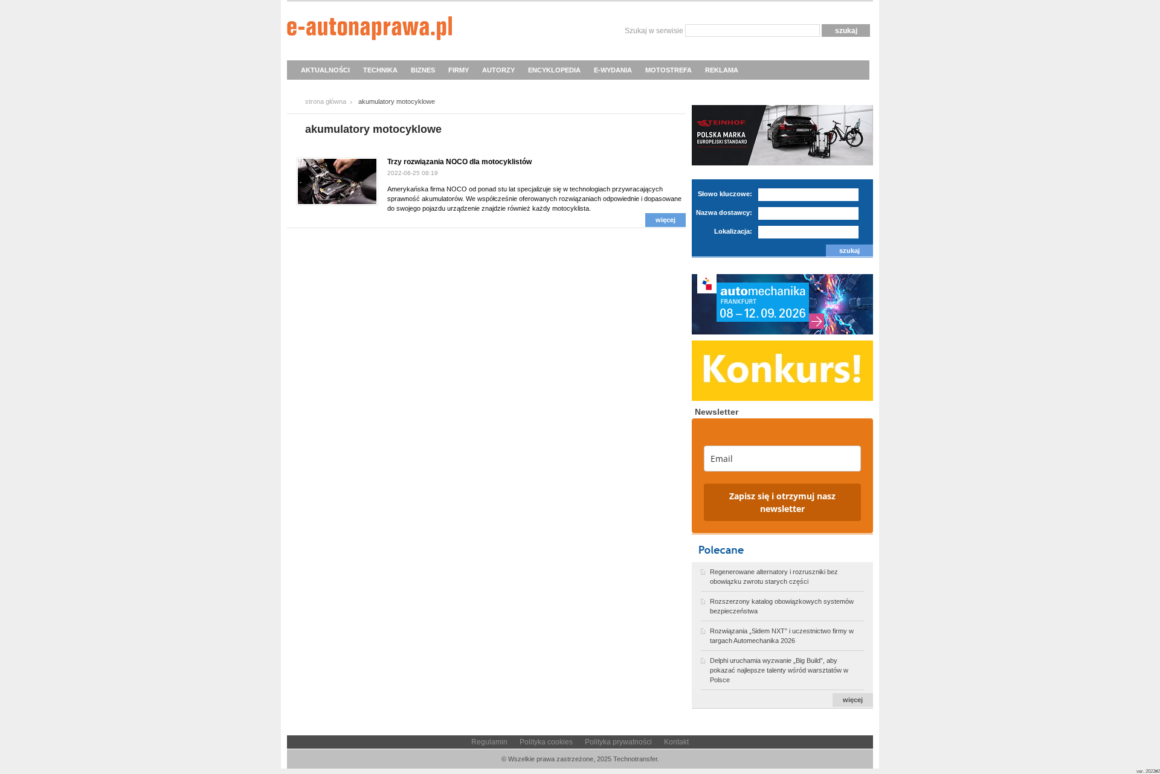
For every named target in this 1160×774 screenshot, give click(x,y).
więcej (665, 219)
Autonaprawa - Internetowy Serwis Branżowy (369, 30)
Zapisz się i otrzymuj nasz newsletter (782, 502)
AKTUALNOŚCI (325, 70)
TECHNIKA (380, 70)
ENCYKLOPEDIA (554, 70)
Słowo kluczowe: (725, 193)
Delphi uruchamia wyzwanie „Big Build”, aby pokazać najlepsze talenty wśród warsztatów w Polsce (779, 670)
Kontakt (676, 742)
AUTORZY (498, 70)
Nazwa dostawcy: (724, 212)
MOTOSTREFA (668, 70)
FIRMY (458, 70)
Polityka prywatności (618, 742)
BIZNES (423, 70)
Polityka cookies (546, 742)
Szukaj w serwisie (654, 31)
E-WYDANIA (613, 70)
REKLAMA (721, 70)
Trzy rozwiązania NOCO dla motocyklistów (459, 162)
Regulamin (489, 742)
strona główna (325, 101)
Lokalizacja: (733, 231)
